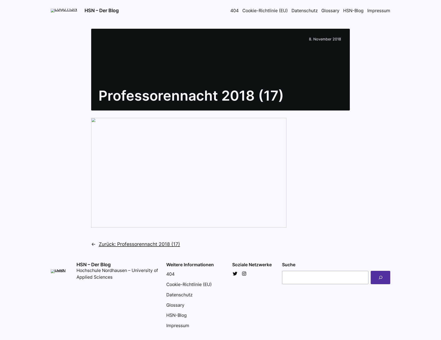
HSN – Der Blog (102, 10)
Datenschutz (304, 10)
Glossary (330, 10)
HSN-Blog (353, 10)
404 (234, 10)
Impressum (378, 10)
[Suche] (380, 277)
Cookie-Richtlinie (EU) (265, 10)
